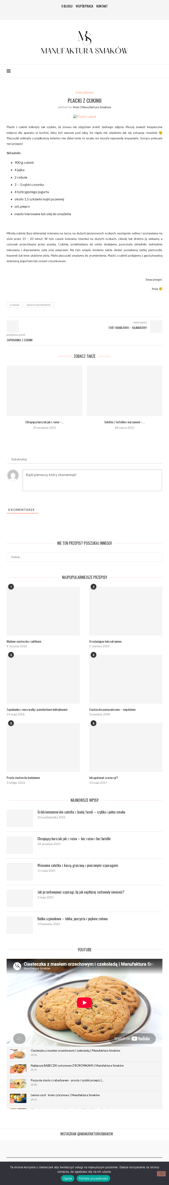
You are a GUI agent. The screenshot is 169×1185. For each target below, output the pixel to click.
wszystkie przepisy (39, 305)
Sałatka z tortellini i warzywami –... (124, 422)
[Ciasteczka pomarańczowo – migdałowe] (125, 679)
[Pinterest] (84, 13)
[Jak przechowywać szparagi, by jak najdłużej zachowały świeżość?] (20, 898)
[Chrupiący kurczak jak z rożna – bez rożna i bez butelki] (44, 391)
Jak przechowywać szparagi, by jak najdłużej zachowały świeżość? (80, 892)
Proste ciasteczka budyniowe (23, 777)
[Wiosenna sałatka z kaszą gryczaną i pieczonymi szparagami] (20, 872)
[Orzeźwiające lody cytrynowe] (125, 611)
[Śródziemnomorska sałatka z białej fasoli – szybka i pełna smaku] (20, 818)
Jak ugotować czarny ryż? (103, 777)
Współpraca (84, 6)
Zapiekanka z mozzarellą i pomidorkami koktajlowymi (37, 709)
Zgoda (67, 1178)
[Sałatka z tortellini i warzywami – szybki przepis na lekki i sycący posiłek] (124, 391)
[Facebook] (71, 13)
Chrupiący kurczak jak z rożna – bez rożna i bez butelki (74, 838)
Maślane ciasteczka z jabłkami (24, 641)
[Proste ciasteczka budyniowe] (43, 747)
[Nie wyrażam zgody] (161, 1173)
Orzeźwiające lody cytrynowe (105, 641)
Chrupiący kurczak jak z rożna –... (44, 422)
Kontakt (102, 6)
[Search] (160, 71)
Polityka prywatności (93, 1178)
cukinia (14, 305)
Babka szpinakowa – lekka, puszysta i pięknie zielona (72, 918)
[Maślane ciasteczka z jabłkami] (43, 611)
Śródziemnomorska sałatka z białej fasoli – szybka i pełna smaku (81, 812)
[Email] (97, 13)
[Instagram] (77, 13)
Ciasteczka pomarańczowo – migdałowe (112, 709)
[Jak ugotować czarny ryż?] (125, 747)
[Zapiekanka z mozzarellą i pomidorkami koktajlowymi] (43, 679)
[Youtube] (91, 13)
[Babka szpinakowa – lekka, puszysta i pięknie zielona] (20, 925)
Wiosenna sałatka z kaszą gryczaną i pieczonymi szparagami (77, 865)
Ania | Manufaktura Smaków (92, 107)
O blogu (66, 6)
